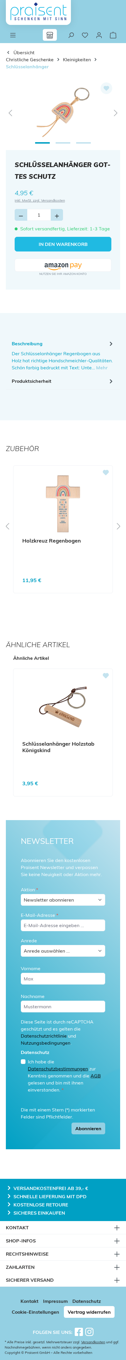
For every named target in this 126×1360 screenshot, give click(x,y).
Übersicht (23, 52)
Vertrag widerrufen (89, 1312)
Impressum (55, 1301)
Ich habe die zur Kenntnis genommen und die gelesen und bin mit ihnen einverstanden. (64, 1076)
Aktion (29, 889)
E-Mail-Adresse (39, 915)
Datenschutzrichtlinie (44, 1036)
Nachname (33, 996)
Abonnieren (88, 1128)
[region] (63, 112)
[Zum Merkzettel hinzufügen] (106, 88)
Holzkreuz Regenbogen (51, 541)
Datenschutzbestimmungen (58, 1069)
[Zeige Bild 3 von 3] (83, 143)
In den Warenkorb (63, 244)
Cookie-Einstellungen (35, 1312)
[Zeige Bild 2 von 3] (63, 143)
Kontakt (29, 1301)
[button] (63, 266)
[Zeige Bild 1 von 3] (42, 143)
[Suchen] (71, 35)
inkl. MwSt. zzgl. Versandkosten (40, 200)
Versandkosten (93, 1342)
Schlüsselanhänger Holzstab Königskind (58, 747)
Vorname (30, 968)
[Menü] (13, 35)
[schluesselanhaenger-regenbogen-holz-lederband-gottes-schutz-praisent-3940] (63, 112)
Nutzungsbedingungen (45, 1043)
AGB (96, 1076)
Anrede (29, 940)
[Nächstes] (115, 112)
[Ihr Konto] (99, 35)
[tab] (63, 355)
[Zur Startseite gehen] (38, 11)
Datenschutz (86, 1301)
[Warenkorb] (113, 35)
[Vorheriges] (10, 112)
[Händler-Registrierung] (50, 35)
